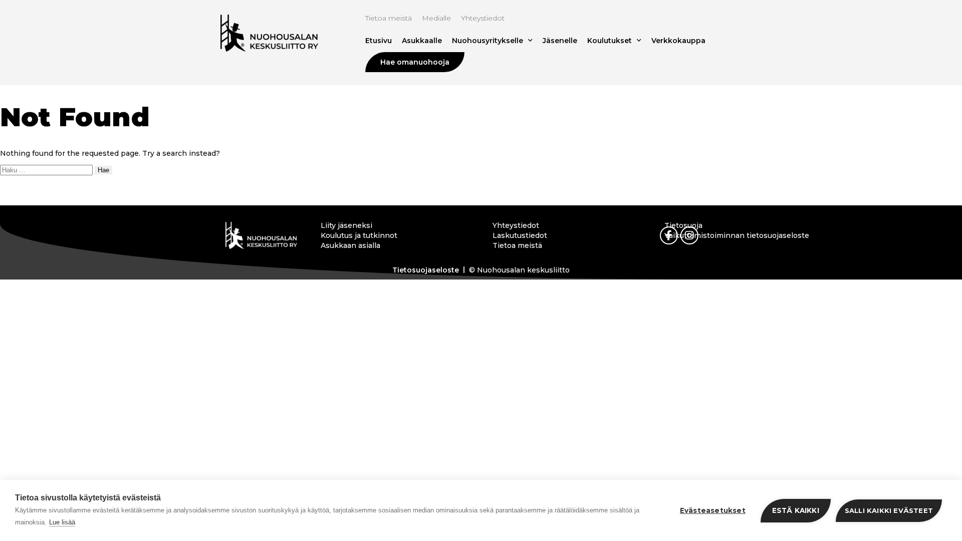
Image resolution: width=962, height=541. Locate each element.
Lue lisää (62, 522)
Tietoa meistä (388, 18)
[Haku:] (47, 169)
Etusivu (378, 40)
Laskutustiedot (520, 235)
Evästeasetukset (713, 510)
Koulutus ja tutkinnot (359, 235)
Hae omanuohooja (414, 62)
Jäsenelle (560, 40)
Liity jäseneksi (346, 225)
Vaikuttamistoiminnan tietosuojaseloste (736, 235)
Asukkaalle (422, 40)
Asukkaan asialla (350, 245)
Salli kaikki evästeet (889, 510)
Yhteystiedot (483, 18)
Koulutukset (609, 40)
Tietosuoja (683, 225)
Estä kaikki (795, 510)
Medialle (436, 18)
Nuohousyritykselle (487, 40)
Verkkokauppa (678, 40)
